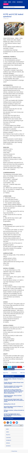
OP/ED (14, 2)
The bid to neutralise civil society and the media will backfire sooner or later (13, 387)
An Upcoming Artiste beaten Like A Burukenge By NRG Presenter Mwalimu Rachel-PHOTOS (12, 415)
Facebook (14, 366)
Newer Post (5, 372)
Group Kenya (14, 372)
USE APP (6, 4)
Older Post (22, 372)
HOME (5, 2)
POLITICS (8, 434)
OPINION (8, 443)
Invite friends (11, 369)
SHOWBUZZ (20, 2)
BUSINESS (8, 445)
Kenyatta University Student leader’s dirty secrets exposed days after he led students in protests (14, 400)
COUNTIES (8, 437)
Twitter (9, 366)
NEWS (9, 2)
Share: (5, 366)
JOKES (7, 431)
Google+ (19, 366)
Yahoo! (5, 369)
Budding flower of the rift (9, 404)
